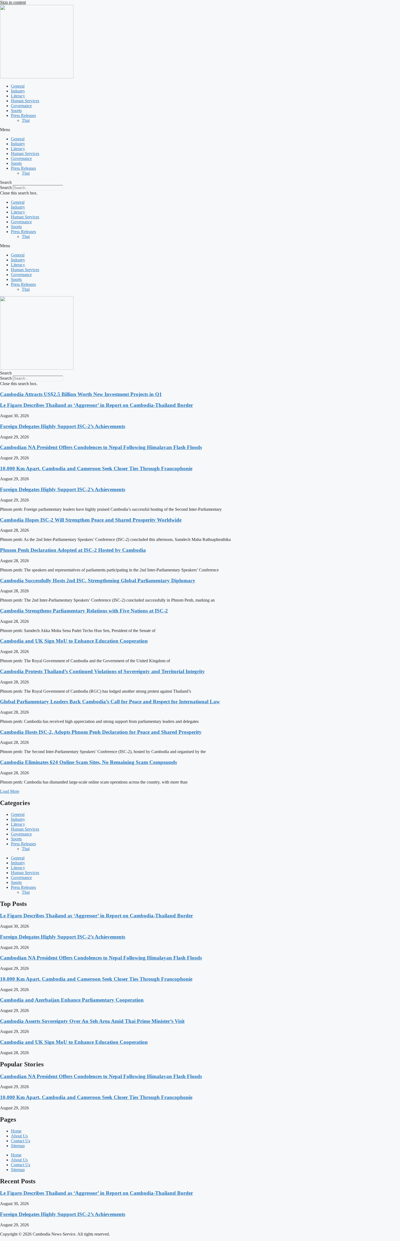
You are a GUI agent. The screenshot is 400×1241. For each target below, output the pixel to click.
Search (6, 187)
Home (16, 1131)
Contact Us (20, 1140)
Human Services (25, 100)
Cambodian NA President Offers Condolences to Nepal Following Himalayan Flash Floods (101, 447)
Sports (16, 110)
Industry (18, 91)
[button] (200, 129)
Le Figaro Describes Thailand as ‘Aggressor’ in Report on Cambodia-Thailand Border (96, 405)
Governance (21, 105)
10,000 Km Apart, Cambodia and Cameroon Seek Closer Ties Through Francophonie (96, 468)
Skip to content (13, 2)
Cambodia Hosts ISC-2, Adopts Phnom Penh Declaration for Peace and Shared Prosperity (101, 732)
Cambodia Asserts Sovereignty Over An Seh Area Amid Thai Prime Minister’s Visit (92, 1021)
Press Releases (23, 115)
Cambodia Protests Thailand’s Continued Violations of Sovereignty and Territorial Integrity (102, 671)
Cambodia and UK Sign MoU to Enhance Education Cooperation (74, 641)
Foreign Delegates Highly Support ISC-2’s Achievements (62, 426)
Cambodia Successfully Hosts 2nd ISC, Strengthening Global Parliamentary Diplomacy (97, 580)
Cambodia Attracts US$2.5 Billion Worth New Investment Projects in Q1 (81, 394)
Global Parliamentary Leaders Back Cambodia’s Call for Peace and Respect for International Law (110, 701)
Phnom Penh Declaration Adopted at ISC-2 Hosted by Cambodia (73, 550)
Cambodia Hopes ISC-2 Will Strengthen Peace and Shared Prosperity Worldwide (90, 520)
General (17, 86)
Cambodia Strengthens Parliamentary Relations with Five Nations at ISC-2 (84, 611)
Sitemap (18, 1145)
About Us (19, 1136)
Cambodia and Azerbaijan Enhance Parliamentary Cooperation (72, 1000)
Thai (26, 120)
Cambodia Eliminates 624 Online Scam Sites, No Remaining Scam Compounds (88, 762)
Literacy (18, 96)
